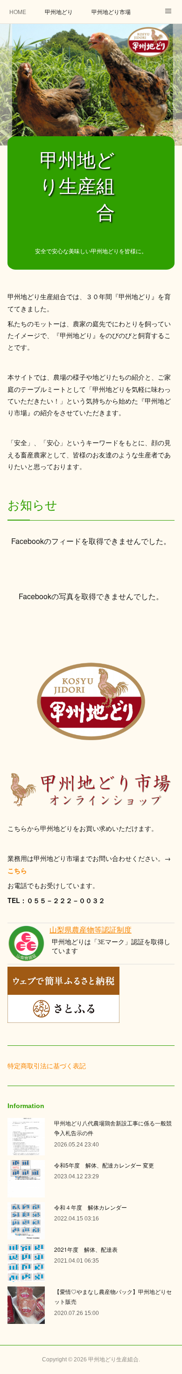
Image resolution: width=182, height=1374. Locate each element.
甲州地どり (59, 11)
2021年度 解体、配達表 (86, 1249)
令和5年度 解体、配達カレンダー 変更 (104, 1165)
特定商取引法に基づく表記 (46, 1065)
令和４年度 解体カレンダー (90, 1207)
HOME (17, 11)
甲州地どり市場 (111, 11)
